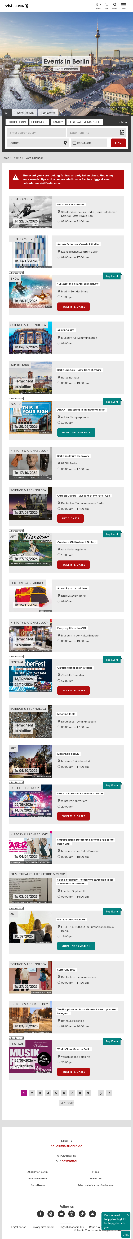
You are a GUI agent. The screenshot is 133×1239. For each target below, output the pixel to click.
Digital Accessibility (72, 1227)
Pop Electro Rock (24, 788)
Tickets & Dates (74, 306)
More (124, 122)
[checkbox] (17, 122)
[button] (107, 6)
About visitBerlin (38, 1171)
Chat (126, 1234)
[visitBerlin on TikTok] (82, 1213)
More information (76, 432)
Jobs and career (37, 1178)
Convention (95, 1178)
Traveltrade (37, 1185)
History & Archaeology (29, 451)
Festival (17, 662)
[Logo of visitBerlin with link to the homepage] (16, 6)
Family (15, 404)
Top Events (48, 112)
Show (14, 278)
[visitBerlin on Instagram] (71, 1213)
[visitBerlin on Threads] (50, 1213)
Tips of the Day (24, 112)
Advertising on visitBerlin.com (95, 1185)
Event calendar (66, 69)
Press (95, 1171)
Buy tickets (70, 518)
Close (127, 1214)
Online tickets (84, 142)
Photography (21, 199)
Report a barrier (99, 1227)
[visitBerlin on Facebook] (40, 1213)
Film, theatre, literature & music (37, 874)
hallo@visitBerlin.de (66, 1146)
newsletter (69, 1161)
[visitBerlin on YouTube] (61, 1213)
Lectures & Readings (27, 583)
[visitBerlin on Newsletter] (92, 1213)
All (6, 112)
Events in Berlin (66, 61)
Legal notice (18, 1227)
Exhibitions (19, 365)
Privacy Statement (43, 1227)
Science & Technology (28, 325)
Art (13, 536)
